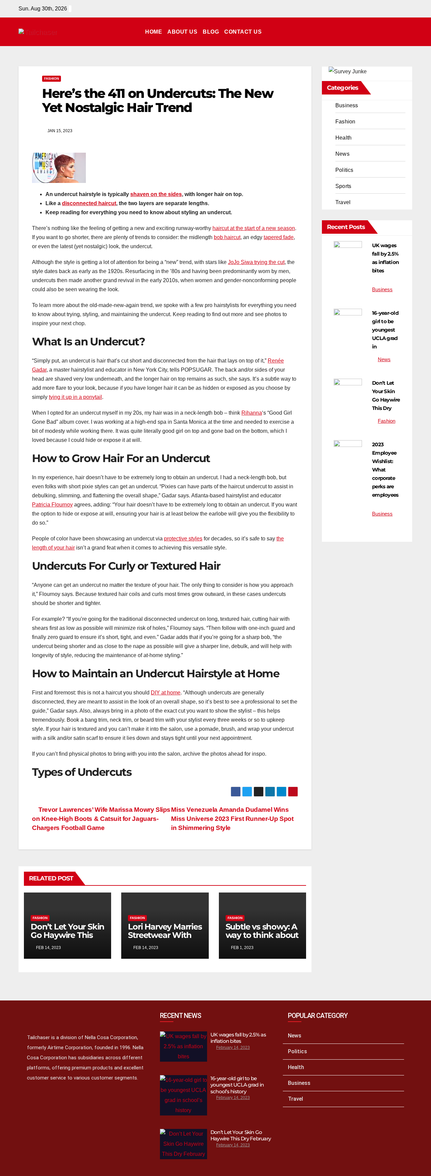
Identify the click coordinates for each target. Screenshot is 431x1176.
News (342, 154)
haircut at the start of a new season (253, 228)
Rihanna (251, 413)
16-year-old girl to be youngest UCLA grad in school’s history (237, 1085)
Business (346, 105)
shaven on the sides (156, 194)
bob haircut (227, 237)
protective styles (183, 538)
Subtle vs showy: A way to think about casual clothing (262, 935)
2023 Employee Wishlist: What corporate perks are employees (385, 469)
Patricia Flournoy (52, 504)
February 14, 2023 (233, 1047)
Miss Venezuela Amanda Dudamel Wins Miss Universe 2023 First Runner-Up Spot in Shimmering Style (232, 818)
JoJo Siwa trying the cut (256, 262)
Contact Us (243, 32)
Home (153, 32)
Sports (343, 186)
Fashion (51, 78)
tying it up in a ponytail (75, 397)
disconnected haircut (89, 203)
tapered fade (279, 237)
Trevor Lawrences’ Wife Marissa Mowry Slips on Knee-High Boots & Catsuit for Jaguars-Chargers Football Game (101, 818)
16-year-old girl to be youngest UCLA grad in (385, 330)
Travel (343, 202)
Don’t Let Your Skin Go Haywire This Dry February (67, 935)
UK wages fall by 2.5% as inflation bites (238, 1038)
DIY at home (165, 692)
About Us (182, 32)
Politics (344, 170)
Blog (211, 32)
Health (343, 138)
